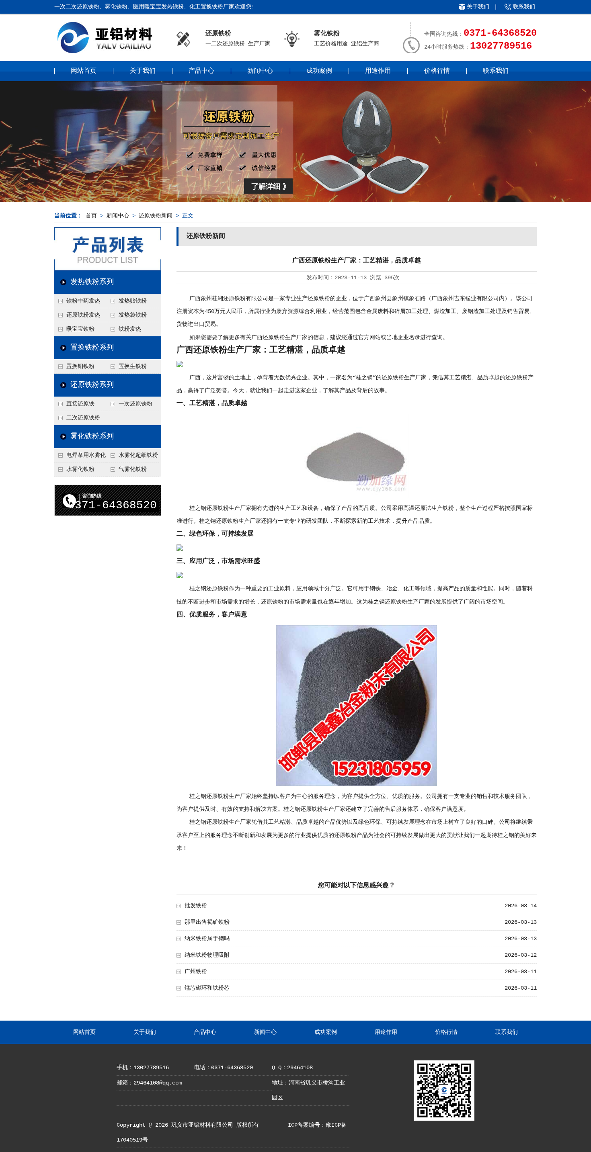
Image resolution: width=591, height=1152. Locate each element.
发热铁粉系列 (92, 282)
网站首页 (83, 71)
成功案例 (319, 71)
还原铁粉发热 (83, 315)
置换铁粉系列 (92, 348)
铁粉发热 (130, 329)
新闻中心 (260, 71)
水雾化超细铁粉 (138, 455)
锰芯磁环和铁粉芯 (207, 988)
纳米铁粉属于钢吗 (207, 938)
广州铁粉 (196, 971)
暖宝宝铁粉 (80, 329)
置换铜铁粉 (80, 366)
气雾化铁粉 (133, 469)
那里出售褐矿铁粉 (207, 922)
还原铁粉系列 (92, 385)
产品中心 (201, 71)
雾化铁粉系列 (92, 436)
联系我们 (524, 7)
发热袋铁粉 (133, 315)
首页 (91, 216)
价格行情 (437, 71)
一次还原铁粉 (135, 404)
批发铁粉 (196, 905)
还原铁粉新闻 (155, 216)
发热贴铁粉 (133, 301)
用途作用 (378, 71)
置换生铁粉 (133, 366)
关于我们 (478, 7)
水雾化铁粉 (80, 469)
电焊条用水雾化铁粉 (80, 457)
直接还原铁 (80, 404)
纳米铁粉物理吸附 (207, 955)
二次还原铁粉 (83, 418)
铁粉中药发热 (83, 301)
